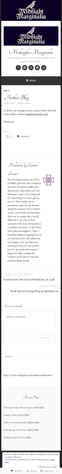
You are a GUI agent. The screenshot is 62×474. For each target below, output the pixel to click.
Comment (45, 338)
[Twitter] (18, 67)
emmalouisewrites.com (36, 114)
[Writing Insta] (43, 67)
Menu (33, 80)
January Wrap (10, 415)
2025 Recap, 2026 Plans (15, 430)
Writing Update (11, 437)
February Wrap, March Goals (18, 407)
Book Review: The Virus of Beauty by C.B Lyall (29, 277)
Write (7, 90)
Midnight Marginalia (31, 52)
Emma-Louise (23, 103)
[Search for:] (31, 356)
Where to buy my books (15, 422)
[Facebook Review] (24, 67)
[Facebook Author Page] (37, 67)
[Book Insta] (31, 67)
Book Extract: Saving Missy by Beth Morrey (34, 289)
